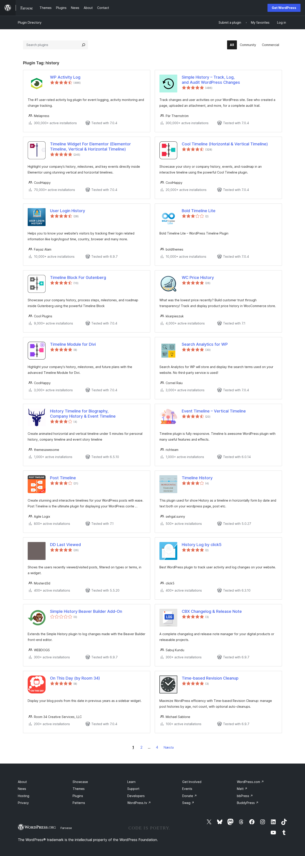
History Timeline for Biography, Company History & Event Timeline (83, 414)
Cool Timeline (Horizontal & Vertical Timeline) (225, 144)
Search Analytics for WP (205, 344)
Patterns (79, 803)
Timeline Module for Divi (73, 344)
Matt (242, 789)
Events (187, 789)
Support (133, 789)
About (22, 782)
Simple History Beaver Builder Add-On (86, 611)
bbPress (245, 796)
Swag (188, 803)
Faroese (66, 828)
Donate (189, 796)
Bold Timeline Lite (198, 210)
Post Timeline (63, 477)
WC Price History (198, 277)
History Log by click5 (201, 544)
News (22, 789)
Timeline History (197, 477)
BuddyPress (248, 803)
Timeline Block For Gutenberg (78, 277)
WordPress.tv (139, 803)
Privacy (23, 803)
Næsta (169, 747)
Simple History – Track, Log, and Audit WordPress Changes (211, 80)
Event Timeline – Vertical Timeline (214, 411)
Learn (131, 782)
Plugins (78, 796)
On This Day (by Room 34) (75, 678)
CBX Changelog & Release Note (212, 611)
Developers (136, 796)
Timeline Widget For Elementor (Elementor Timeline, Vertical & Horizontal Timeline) (90, 146)
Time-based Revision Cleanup (210, 678)
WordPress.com (250, 782)
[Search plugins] (83, 44)
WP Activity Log (65, 77)
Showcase (80, 782)
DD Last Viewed (65, 544)
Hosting (23, 796)
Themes (79, 789)
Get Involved (191, 782)
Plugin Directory (30, 22)
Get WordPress (284, 8)
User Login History (67, 210)
